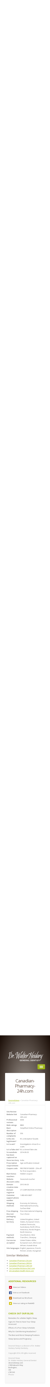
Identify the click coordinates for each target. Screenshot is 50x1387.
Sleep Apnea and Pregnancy (19, 1339)
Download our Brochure (22, 1298)
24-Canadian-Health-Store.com (21, 1271)
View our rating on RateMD (23, 1303)
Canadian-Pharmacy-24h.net (20, 1266)
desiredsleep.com (15, 1363)
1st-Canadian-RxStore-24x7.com (22, 1268)
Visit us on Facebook (21, 1292)
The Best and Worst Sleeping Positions (24, 1335)
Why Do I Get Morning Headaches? (22, 1331)
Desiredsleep (13, 1100)
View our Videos (19, 1287)
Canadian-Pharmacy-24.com (20, 1260)
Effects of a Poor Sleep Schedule (21, 1328)
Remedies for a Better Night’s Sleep (22, 1318)
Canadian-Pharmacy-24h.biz (20, 1263)
